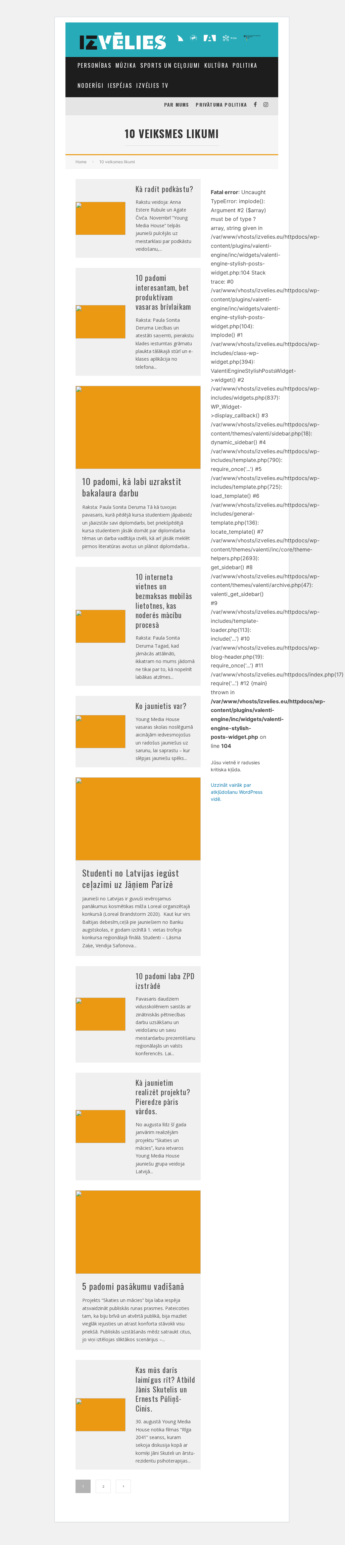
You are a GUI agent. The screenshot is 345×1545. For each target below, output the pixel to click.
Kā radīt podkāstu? (164, 188)
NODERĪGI (91, 85)
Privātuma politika (221, 104)
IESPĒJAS (120, 85)
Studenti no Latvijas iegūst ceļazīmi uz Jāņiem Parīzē (130, 878)
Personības (94, 65)
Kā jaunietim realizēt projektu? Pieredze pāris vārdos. (163, 1097)
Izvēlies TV (152, 85)
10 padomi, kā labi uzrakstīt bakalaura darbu (132, 487)
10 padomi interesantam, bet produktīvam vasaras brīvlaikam (163, 292)
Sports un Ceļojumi (170, 65)
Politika (245, 65)
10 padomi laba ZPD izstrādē (165, 980)
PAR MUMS (176, 104)
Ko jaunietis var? (161, 705)
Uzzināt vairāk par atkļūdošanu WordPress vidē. (236, 792)
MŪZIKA (125, 65)
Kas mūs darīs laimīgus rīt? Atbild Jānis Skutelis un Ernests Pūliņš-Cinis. (165, 1388)
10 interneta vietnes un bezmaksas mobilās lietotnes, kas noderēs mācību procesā (164, 600)
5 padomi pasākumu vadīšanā (133, 1286)
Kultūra (216, 65)
